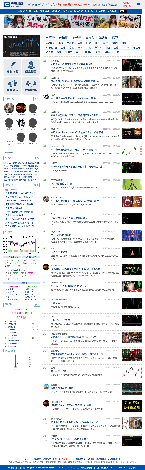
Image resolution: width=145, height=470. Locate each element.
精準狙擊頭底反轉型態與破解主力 (21, 204)
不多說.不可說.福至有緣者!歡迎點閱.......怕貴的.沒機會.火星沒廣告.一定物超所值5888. (84, 342)
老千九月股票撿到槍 (61, 234)
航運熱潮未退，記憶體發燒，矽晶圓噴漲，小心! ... (76, 422)
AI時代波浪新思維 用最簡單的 (19, 211)
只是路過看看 (57, 180)
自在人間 (12, 321)
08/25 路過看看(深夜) (62, 183)
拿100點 (127, 5)
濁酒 (53, 316)
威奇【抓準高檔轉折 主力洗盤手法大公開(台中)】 (20, 180)
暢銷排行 (56, 11)
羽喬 (53, 367)
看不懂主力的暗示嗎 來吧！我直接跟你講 (71, 64)
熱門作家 (72, 4)
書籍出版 (56, 459)
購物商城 (22, 185)
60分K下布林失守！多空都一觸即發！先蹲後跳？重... (77, 166)
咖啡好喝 (9, 129)
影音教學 (78, 11)
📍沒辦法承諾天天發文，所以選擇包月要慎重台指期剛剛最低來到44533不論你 (85, 223)
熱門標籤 (62, 4)
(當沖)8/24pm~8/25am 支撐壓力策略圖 (71, 405)
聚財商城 (33, 11)
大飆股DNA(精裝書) (14, 215)
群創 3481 (29, 291)
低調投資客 (13, 343)
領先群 (19, 317)
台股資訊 (22, 11)
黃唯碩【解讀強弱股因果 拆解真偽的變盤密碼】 (21, 165)
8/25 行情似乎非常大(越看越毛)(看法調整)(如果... (76, 200)
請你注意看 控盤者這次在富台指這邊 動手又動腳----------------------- (82, 102)
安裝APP (28, 459)
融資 (25, 260)
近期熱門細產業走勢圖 (62, 388)
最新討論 (32, 4)
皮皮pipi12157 (33, 143)
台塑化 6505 (30, 299)
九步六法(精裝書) (13, 207)
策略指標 (112, 11)
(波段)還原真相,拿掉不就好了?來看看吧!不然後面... (76, 268)
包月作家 (82, 4)
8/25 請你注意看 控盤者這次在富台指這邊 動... (74, 98)
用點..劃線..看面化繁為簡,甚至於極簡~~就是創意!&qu (74, 187)
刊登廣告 (65, 459)
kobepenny (21, 115)
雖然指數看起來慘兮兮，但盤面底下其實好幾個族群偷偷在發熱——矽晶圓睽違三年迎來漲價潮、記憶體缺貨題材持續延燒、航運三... (85, 427)
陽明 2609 (12, 291)
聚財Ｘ (123, 11)
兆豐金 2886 (13, 299)
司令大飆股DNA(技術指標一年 (19, 196)
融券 (25, 263)
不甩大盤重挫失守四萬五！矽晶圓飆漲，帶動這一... (76, 115)
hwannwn (12, 346)
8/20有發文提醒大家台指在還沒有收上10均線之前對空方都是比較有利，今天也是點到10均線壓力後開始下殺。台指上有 (85, 444)
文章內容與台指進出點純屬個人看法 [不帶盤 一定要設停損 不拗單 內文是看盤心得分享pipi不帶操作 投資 (85, 155)
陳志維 (33, 129)
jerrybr (11, 338)
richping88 (12, 335)
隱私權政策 (80, 459)
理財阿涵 (55, 77)
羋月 (53, 214)
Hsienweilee (13, 340)
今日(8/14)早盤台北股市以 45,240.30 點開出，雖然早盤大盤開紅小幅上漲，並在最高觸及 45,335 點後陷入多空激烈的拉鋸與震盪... (84, 87)
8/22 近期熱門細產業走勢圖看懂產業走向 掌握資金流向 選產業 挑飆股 (81, 391)
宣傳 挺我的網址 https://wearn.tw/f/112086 (71, 204)
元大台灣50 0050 (32, 296)
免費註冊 (127, 2)
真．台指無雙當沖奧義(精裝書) (20, 218)
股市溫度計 (10, 350)
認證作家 (47, 459)
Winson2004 (9, 115)
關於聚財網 (101, 459)
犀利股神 (92, 4)
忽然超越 (12, 326)
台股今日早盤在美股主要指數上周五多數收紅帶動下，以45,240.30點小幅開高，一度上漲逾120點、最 (84, 359)
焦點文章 (52, 4)
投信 (6, 263)
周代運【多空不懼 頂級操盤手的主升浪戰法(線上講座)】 (20, 168)
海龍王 (33, 115)
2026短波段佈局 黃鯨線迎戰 (18, 200)
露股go (54, 384)
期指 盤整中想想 (59, 251)
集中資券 (32, 257)
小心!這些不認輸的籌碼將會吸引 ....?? (69, 285)
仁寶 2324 (12, 294)
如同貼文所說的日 (59, 170)
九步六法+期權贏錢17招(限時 (19, 222)
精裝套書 (67, 11)
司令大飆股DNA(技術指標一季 (19, 226)
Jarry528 (12, 332)
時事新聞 (100, 11)
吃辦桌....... (56, 302)
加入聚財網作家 (113, 459)
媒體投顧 (112, 4)
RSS (72, 459)
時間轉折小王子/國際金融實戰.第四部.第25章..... (75, 337)
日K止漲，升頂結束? (61, 319)
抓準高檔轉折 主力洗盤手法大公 (20, 193)
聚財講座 (44, 11)
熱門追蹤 (102, 4)
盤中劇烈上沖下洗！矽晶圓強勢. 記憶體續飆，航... (76, 81)
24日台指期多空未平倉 (16, 270)
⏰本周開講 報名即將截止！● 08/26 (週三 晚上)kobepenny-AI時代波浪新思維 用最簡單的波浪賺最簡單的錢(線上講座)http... (85, 138)
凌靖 (53, 248)
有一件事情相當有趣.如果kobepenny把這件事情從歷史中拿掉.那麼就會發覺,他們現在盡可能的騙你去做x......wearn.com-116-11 (85, 274)
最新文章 (42, 4)
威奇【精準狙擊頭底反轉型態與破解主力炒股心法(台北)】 (21, 174)
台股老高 (55, 350)
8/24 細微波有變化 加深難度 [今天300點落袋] (74, 149)
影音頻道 (89, 11)
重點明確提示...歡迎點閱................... (65, 306)
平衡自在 (12, 329)
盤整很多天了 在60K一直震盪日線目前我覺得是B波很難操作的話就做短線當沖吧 (84, 257)
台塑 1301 (29, 294)
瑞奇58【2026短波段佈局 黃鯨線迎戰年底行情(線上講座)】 (21, 171)
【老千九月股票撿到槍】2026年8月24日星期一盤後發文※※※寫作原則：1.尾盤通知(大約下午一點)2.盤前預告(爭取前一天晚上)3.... (84, 240)
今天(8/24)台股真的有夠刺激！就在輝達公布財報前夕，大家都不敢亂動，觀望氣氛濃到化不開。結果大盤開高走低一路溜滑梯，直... (84, 121)
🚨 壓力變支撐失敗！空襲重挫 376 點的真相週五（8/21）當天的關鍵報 (82, 289)
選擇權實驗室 (21, 143)
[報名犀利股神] (72, 21)
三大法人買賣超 (21, 283)
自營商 (7, 266)
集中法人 (14, 257)
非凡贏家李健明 (9, 152)
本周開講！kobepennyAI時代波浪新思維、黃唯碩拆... (78, 132)
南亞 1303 (29, 289)
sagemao (55, 231)
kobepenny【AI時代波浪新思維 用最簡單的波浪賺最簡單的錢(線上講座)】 (21, 163)
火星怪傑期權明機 (59, 299)
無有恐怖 (12, 324)
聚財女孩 (55, 129)
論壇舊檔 (37, 459)
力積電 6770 (13, 289)
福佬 (21, 129)
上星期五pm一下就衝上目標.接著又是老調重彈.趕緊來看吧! (77, 408)
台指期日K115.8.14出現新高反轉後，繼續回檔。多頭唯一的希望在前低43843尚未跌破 (85, 325)
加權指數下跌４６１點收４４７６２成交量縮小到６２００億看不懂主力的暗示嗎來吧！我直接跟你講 (84, 70)
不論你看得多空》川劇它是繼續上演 (69, 217)
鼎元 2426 (12, 296)
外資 (6, 260)
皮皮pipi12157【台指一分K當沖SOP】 (18, 177)
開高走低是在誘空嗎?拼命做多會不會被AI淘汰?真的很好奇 (77, 374)
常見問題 (91, 459)
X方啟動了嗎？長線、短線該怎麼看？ (69, 439)
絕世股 (54, 435)
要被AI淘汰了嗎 (58, 371)
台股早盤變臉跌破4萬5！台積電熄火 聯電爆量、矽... (78, 354)
